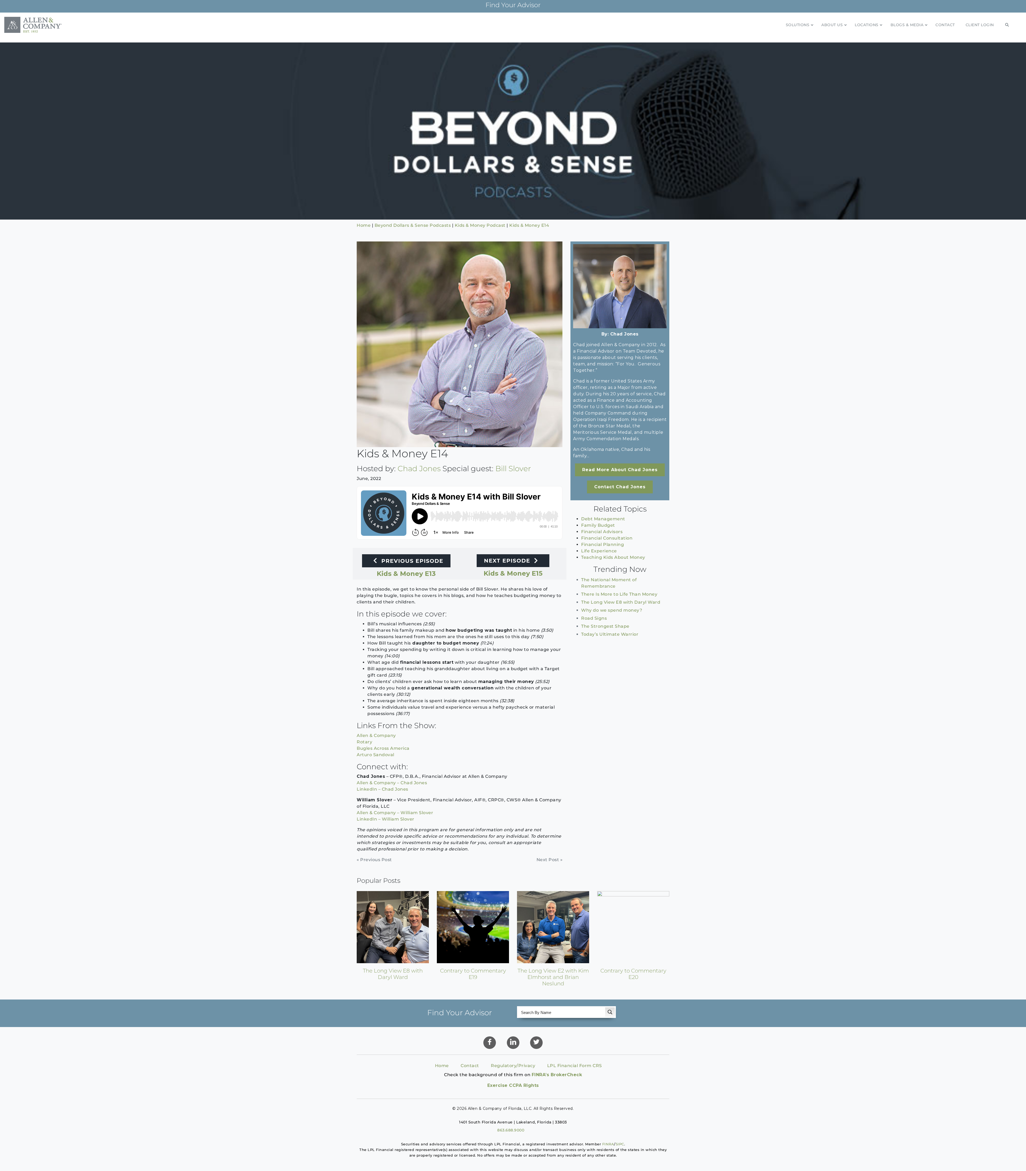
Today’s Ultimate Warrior (609, 634)
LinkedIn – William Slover (385, 819)
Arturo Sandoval (375, 754)
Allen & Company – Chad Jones (392, 782)
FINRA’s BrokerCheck (557, 1074)
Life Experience (599, 550)
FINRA (608, 1144)
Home (442, 1065)
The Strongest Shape (605, 626)
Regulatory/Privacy (513, 1065)
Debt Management (603, 518)
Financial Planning (602, 544)
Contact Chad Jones (620, 486)
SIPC (620, 1144)
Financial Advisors (602, 531)
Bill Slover (513, 468)
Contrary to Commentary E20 (633, 973)
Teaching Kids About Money (613, 557)
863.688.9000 (510, 1130)
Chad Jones (419, 468)
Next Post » (550, 859)
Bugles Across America (383, 748)
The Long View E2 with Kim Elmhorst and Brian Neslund (553, 977)
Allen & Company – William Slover (395, 812)
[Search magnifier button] (610, 1012)
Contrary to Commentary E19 (473, 973)
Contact (470, 1065)
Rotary (364, 741)
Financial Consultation (606, 538)
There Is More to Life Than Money (619, 594)
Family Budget (598, 525)
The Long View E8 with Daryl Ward (620, 602)
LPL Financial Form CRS (574, 1065)
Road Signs (594, 618)
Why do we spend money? (611, 610)
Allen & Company (376, 735)
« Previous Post (374, 859)
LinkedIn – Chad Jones (382, 789)
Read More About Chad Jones (620, 469)
